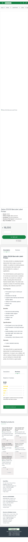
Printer (7, 7)
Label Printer (15, 7)
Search (21, 3)
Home (2, 7)
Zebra (22, 7)
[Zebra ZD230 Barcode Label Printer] (14, 158)
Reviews (17, 250)
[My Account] (23, 3)
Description (6, 250)
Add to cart (15, 237)
